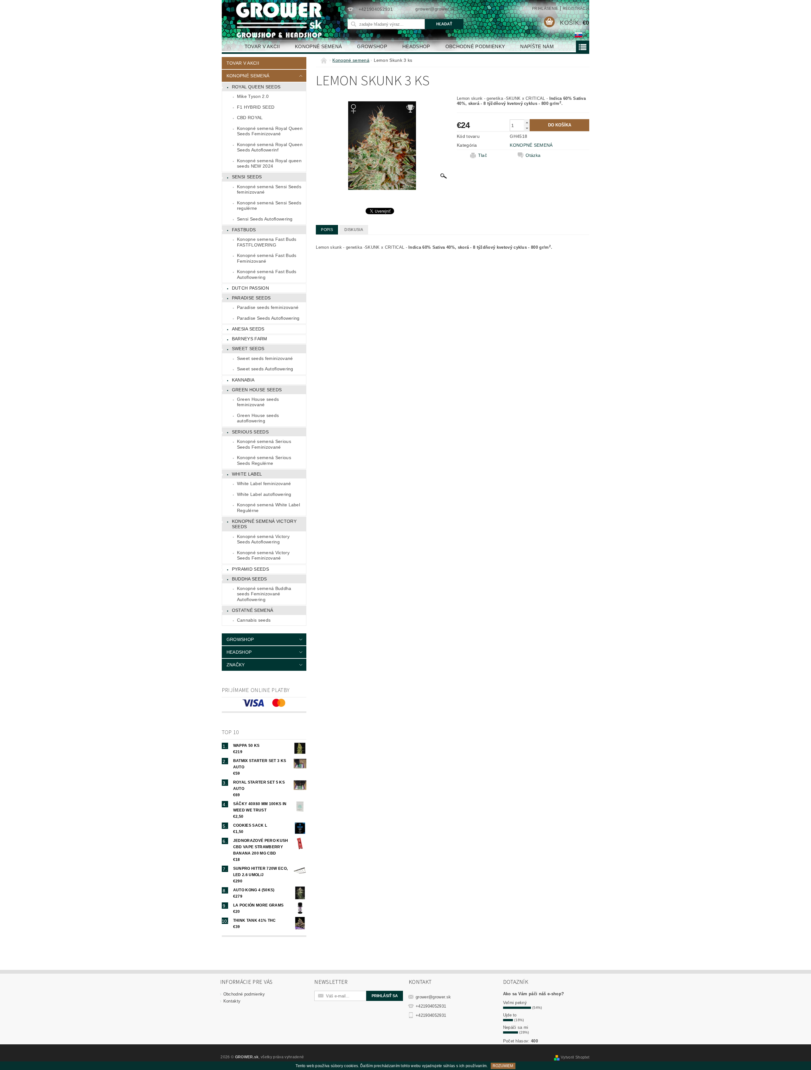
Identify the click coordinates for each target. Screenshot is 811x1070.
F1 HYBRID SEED (255, 107)
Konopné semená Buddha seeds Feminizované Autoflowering (264, 594)
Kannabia (243, 379)
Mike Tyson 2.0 (253, 96)
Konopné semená (318, 46)
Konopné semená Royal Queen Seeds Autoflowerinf (270, 147)
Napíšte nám (537, 46)
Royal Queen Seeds (256, 86)
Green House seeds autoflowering (258, 418)
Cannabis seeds (254, 620)
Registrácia (576, 8)
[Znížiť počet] (527, 128)
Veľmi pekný (515, 1002)
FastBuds (244, 229)
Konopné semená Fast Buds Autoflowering (267, 274)
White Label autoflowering (264, 494)
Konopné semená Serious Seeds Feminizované (264, 444)
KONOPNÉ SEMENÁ (531, 145)
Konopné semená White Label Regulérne (268, 507)
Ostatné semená (252, 610)
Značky (236, 664)
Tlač (482, 155)
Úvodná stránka (229, 46)
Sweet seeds (248, 348)
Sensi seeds (247, 176)
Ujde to (510, 1015)
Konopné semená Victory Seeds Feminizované (263, 555)
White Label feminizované (264, 483)
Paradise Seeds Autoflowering (268, 318)
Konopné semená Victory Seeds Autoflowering (263, 539)
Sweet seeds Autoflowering (265, 368)
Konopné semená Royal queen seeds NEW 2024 (269, 163)
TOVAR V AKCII (262, 46)
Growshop (372, 46)
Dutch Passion (250, 288)
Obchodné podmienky (475, 46)
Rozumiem (503, 1066)
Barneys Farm (249, 338)
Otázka (533, 155)
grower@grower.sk (433, 997)
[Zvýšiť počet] (527, 122)
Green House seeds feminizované (258, 402)
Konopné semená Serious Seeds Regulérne (264, 460)
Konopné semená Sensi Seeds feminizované (269, 189)
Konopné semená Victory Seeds (264, 524)
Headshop (416, 46)
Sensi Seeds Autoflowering (265, 218)
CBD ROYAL (250, 117)
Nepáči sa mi (515, 1027)
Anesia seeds (248, 328)
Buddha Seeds (249, 578)
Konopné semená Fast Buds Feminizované (267, 258)
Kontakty (232, 1001)
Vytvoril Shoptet (575, 1057)
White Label (247, 474)
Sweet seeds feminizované (265, 358)
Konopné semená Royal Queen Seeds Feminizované (270, 131)
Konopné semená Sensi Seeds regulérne (269, 205)
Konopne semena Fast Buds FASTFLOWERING (267, 242)
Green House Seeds (257, 389)
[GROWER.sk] (281, 20)
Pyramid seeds (250, 569)
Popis (327, 229)
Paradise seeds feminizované (268, 307)
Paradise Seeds (251, 297)
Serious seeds (250, 431)
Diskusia (353, 229)
